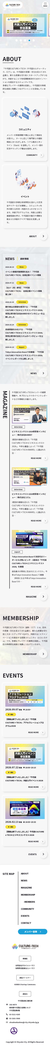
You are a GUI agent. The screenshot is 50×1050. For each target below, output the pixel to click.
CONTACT (26, 922)
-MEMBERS (29, 901)
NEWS (24, 880)
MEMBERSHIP (28, 894)
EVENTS (25, 915)
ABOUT (25, 873)
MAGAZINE (26, 887)
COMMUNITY (27, 908)
